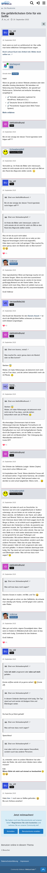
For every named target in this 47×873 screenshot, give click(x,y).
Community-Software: (23, 869)
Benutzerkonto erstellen (31, 831)
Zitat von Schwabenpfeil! (18, 217)
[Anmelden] (37, 3)
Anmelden (11, 831)
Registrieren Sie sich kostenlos (24, 823)
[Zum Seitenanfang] (43, 869)
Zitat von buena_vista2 (17, 349)
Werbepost (15, 64)
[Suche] (31, 3)
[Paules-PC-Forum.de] (6, 3)
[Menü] (43, 3)
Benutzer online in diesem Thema (17, 845)
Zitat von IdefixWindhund (18, 197)
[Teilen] (43, 24)
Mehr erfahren (8, 113)
